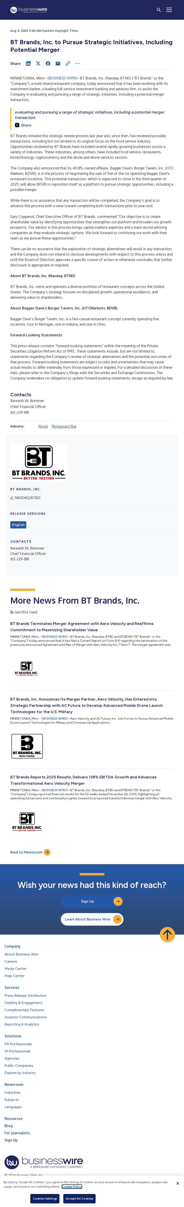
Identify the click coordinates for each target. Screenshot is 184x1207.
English (18, 525)
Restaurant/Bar (64, 426)
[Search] (159, 10)
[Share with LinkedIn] (28, 63)
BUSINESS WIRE (62, 78)
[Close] (177, 1183)
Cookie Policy (72, 1186)
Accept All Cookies (79, 1198)
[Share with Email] (57, 63)
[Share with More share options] (77, 63)
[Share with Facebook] (48, 63)
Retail (43, 426)
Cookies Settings (45, 1198)
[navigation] (169, 9)
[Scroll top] (167, 934)
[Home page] (28, 10)
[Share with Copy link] (67, 63)
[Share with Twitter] (38, 63)
